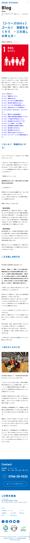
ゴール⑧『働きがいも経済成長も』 (12, 114)
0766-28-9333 (18, 476)
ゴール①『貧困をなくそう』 (10, 96)
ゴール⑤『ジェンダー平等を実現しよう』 (14, 105)
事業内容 (21, 513)
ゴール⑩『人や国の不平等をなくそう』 (13, 119)
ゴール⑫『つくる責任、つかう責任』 (12, 123)
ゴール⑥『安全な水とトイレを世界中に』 (14, 107)
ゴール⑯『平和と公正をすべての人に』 (13, 132)
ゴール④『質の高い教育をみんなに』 (12, 103)
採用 (3, 515)
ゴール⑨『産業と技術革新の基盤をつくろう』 (15, 116)
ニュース (21, 510)
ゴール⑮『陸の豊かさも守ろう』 (11, 130)
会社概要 (4, 513)
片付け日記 (7, 13)
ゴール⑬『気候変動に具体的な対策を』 (13, 125)
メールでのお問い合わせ (16, 484)
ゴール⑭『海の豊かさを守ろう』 (11, 128)
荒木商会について (6, 510)
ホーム (3, 508)
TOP (3, 13)
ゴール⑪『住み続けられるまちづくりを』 (14, 121)
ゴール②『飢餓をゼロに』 (9, 98)
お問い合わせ (14, 515)
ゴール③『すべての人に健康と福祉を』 (13, 100)
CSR (12, 510)
